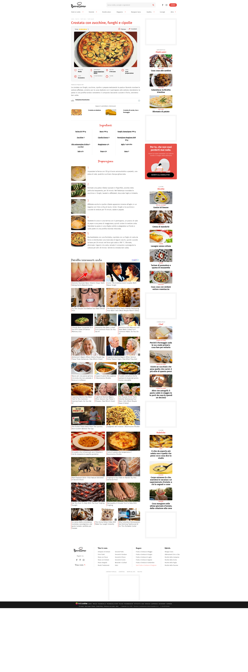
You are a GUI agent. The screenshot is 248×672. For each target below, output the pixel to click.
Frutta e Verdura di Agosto (144, 560)
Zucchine (80, 137)
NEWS (161, 448)
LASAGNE (161, 243)
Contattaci (122, 571)
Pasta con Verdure (103, 560)
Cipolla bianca (103, 137)
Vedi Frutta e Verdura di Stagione (146, 565)
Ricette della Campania (172, 557)
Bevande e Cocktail (121, 562)
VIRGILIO (95, 603)
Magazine (120, 12)
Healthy (149, 12)
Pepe (102, 151)
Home (72, 19)
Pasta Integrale (102, 562)
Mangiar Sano (169, 552)
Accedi (173, 5)
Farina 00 (78, 131)
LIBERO (90, 603)
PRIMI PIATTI (161, 284)
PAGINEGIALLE (102, 603)
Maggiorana (102, 144)
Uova (126, 151)
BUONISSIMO (162, 603)
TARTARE (161, 263)
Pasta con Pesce (103, 557)
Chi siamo (81, 606)
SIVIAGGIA (147, 603)
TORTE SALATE (91, 19)
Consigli (162, 12)
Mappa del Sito (131, 571)
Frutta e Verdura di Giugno (144, 554)
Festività (91, 12)
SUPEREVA (169, 603)
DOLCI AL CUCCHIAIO (161, 205)
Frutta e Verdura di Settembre (145, 562)
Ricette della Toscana (171, 565)
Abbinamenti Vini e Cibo (172, 554)
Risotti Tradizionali (103, 565)
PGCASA (121, 603)
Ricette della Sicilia (171, 560)
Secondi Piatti (119, 552)
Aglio (123, 144)
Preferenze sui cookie (109, 606)
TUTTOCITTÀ (137, 603)
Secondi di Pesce (120, 557)
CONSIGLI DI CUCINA (161, 340)
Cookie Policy (99, 606)
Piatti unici (161, 51)
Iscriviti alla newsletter (160, 175)
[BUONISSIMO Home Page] (78, 5)
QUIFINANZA (154, 603)
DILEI (142, 603)
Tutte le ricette (75, 12)
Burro (102, 131)
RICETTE (77, 19)
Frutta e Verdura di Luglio (144, 557)
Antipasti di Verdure (104, 552)
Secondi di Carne (120, 560)
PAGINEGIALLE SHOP (112, 603)
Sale (79, 151)
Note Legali (88, 606)
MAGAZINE (160, 475)
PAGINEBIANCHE (128, 603)
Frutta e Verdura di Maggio (144, 552)
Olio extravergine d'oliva (80, 144)
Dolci (116, 565)
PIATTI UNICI (83, 19)
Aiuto (117, 606)
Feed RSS (139, 571)
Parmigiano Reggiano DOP (126, 137)
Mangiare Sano (136, 12)
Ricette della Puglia (171, 562)
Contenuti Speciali (111, 571)
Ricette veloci (106, 12)
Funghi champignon (124, 131)
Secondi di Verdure (121, 554)
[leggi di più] (139, 101)
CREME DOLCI (161, 224)
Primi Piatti (101, 554)
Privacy (93, 606)
